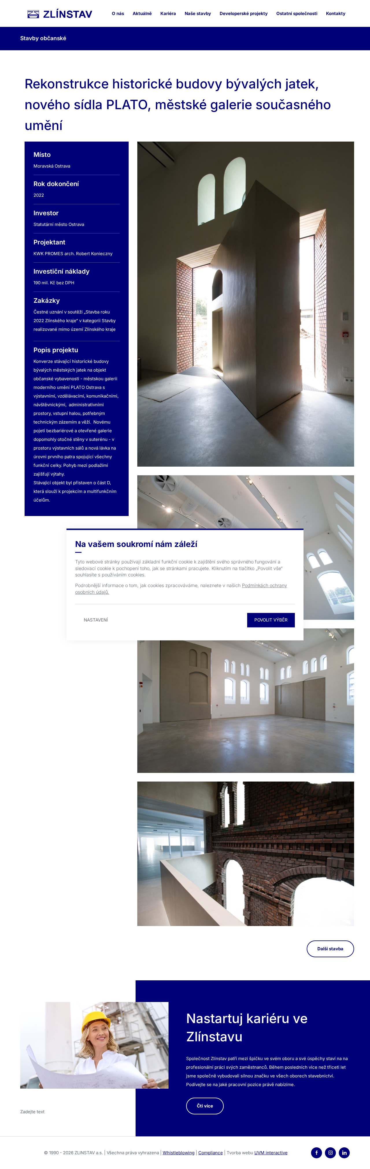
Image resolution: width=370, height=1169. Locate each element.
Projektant (49, 242)
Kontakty (335, 13)
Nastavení (96, 620)
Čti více (205, 1106)
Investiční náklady (62, 271)
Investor (46, 213)
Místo (42, 154)
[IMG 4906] (245, 304)
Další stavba (330, 948)
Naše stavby (198, 13)
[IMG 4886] (245, 700)
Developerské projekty (244, 13)
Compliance (210, 1152)
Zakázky (47, 300)
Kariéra (168, 13)
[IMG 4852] (245, 854)
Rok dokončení (56, 184)
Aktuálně (142, 13)
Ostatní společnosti (296, 13)
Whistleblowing (179, 1152)
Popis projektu (56, 350)
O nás (118, 13)
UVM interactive (271, 1152)
